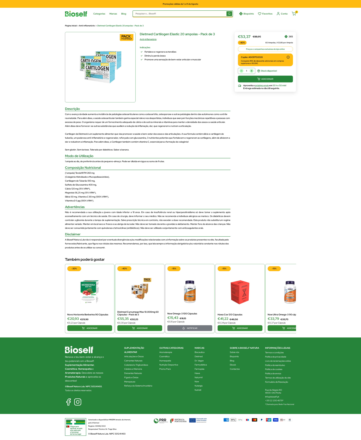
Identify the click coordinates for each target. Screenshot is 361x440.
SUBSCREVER (180, 236)
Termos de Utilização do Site (141, 228)
